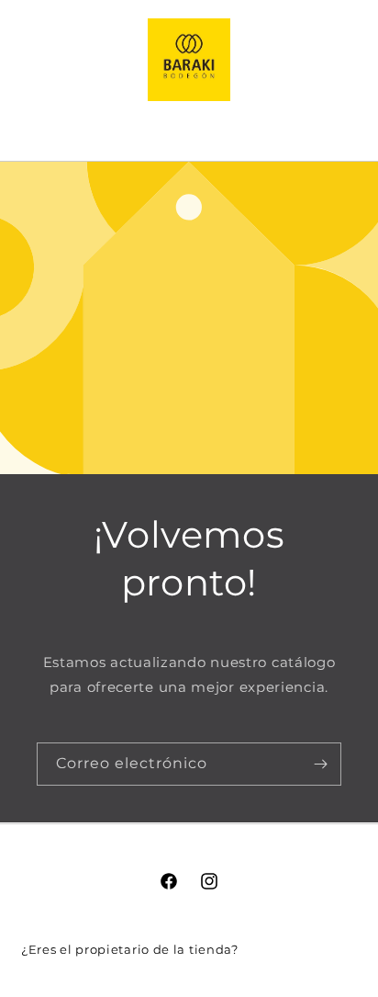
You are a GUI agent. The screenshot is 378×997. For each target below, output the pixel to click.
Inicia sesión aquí (299, 949)
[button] (189, 126)
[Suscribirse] (320, 764)
